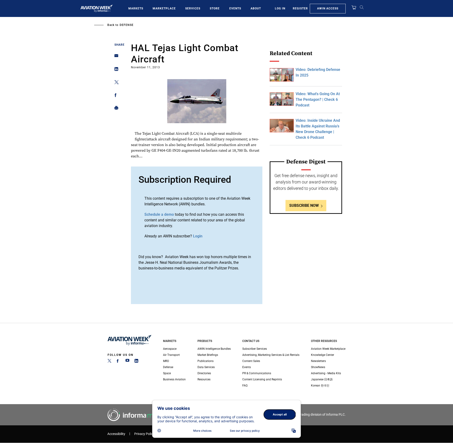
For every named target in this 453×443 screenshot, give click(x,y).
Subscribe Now (304, 205)
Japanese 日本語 (322, 379)
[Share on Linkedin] (115, 70)
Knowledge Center (322, 355)
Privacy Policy (144, 434)
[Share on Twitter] (115, 83)
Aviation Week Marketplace (328, 348)
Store (215, 8)
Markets (135, 8)
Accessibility (116, 434)
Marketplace (164, 8)
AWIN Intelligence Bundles (214, 348)
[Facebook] (118, 361)
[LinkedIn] (136, 361)
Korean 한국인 (320, 385)
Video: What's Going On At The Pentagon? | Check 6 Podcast (318, 99)
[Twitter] (109, 361)
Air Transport (171, 355)
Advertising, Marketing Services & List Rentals (270, 355)
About (256, 8)
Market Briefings (207, 355)
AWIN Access (327, 8)
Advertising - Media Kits (326, 373)
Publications (205, 361)
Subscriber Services (254, 348)
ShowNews (318, 367)
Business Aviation (174, 379)
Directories (204, 373)
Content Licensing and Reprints (262, 379)
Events (235, 8)
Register (300, 8)
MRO (166, 361)
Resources (203, 379)
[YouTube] (127, 361)
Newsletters (318, 361)
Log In (280, 8)
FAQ (244, 385)
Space (167, 373)
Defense (127, 25)
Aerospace (169, 348)
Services (192, 8)
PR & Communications (256, 373)
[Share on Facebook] (115, 96)
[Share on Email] (115, 57)
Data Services (206, 367)
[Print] (115, 109)
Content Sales (251, 361)
